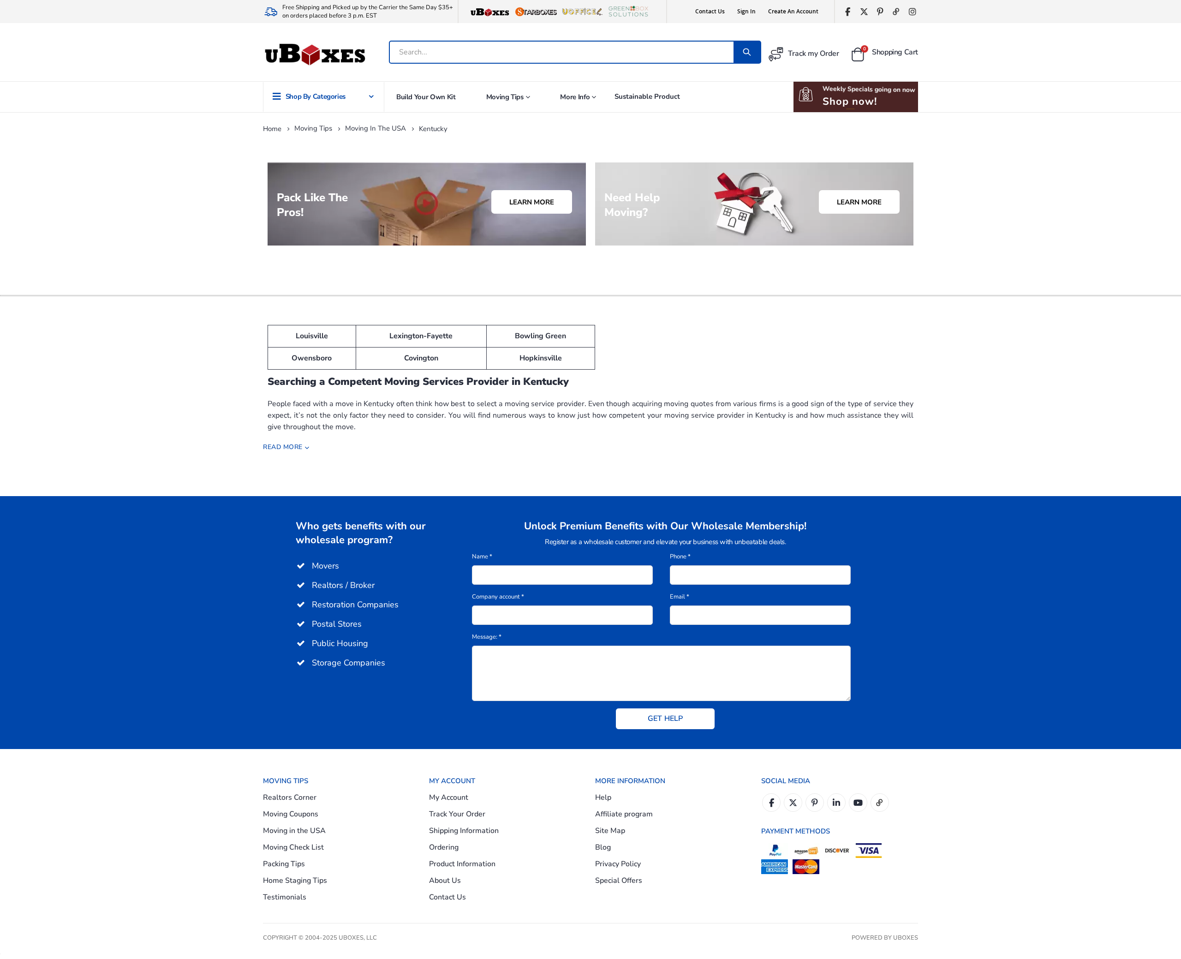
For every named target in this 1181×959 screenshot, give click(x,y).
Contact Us (710, 11)
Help (603, 797)
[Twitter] (864, 12)
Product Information (462, 864)
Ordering (444, 847)
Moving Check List (293, 847)
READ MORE (283, 447)
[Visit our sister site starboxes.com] (536, 11)
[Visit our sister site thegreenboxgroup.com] (628, 11)
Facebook (771, 802)
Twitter (793, 802)
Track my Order (813, 53)
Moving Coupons (290, 814)
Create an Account (793, 11)
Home (272, 128)
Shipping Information (464, 831)
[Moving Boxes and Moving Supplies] (314, 54)
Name (482, 556)
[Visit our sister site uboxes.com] (490, 11)
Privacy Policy (618, 864)
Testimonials (284, 897)
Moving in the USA (375, 128)
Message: (486, 637)
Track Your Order (457, 814)
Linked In (836, 802)
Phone (680, 556)
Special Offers (618, 880)
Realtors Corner (289, 797)
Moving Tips (313, 128)
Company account (498, 597)
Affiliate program (624, 814)
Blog (603, 847)
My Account (448, 797)
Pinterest (814, 802)
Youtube (858, 802)
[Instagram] (912, 12)
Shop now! (850, 101)
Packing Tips (284, 864)
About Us (445, 880)
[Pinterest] (880, 12)
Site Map (610, 831)
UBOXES (905, 938)
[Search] (747, 52)
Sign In (746, 11)
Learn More (531, 202)
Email (679, 597)
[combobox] (562, 52)
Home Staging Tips (295, 880)
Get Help (665, 718)
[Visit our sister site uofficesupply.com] (582, 11)
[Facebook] (847, 12)
